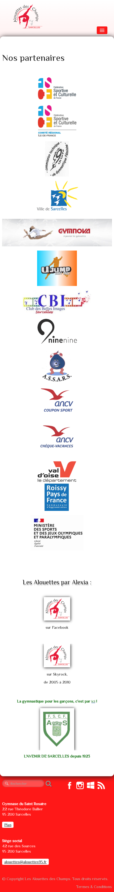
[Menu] (102, 30)
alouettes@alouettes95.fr (25, 861)
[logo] (27, 17)
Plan (7, 824)
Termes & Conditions (94, 886)
